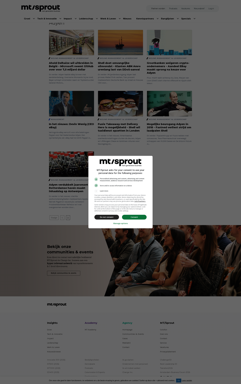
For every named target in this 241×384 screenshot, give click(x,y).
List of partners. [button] (140, 201)
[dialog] (120, 192)
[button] (120, 191)
